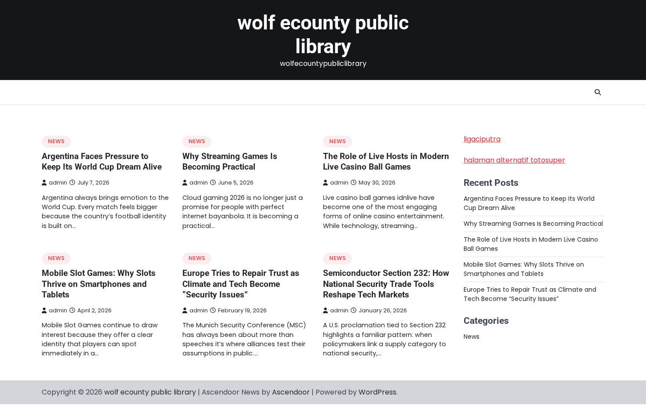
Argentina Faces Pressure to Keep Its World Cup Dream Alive (102, 161)
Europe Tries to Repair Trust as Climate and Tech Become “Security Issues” (240, 284)
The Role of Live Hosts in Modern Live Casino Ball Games (386, 161)
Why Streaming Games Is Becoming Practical (229, 161)
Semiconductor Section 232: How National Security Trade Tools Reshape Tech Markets (386, 284)
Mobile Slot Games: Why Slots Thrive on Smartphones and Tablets (99, 284)
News (56, 141)
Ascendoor (291, 392)
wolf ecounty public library (323, 34)
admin (58, 182)
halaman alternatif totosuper (514, 160)
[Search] (597, 92)
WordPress (377, 392)
